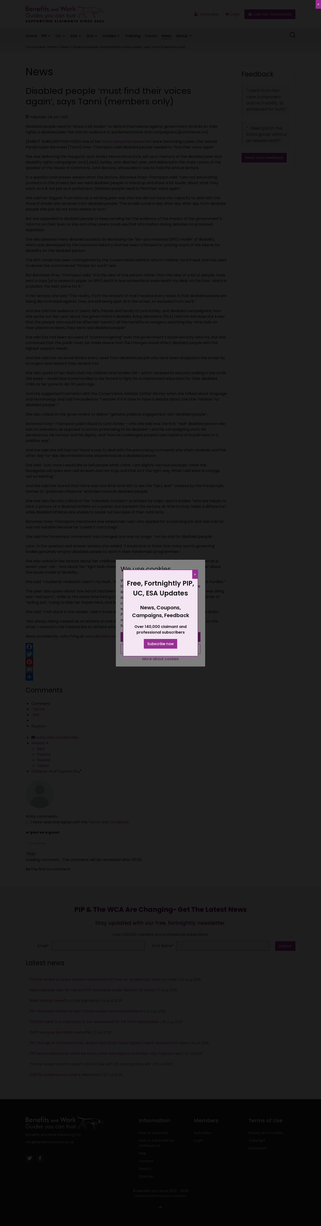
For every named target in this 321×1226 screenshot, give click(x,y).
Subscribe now (160, 643)
